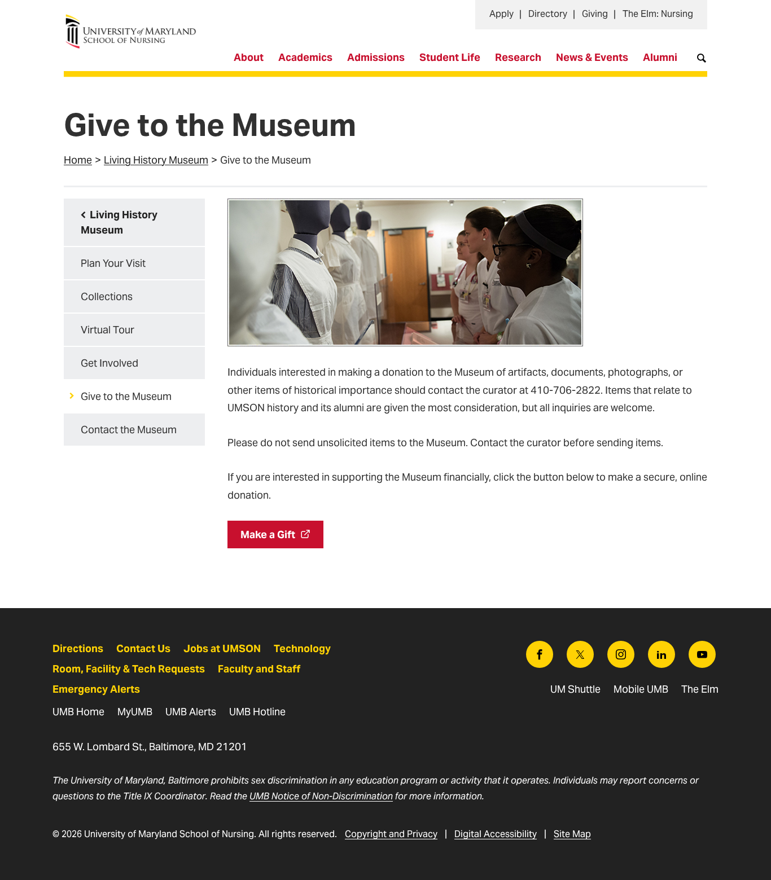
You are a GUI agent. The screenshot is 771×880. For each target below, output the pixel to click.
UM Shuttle (575, 689)
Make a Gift (267, 534)
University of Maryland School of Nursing (134, 20)
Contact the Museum (129, 429)
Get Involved (109, 363)
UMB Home (78, 711)
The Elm (700, 689)
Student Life (449, 57)
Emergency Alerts (96, 689)
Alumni (660, 57)
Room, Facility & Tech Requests (128, 668)
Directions (77, 648)
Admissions (376, 57)
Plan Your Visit (113, 263)
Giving (595, 14)
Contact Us (143, 648)
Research (518, 57)
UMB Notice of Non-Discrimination (321, 796)
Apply (501, 14)
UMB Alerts (190, 711)
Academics (305, 57)
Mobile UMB (641, 689)
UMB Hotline (257, 711)
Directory (547, 14)
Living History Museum (156, 159)
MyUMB (134, 711)
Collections (107, 296)
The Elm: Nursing (658, 14)
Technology (302, 648)
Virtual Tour (107, 329)
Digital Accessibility (495, 834)
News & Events (592, 57)
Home (78, 159)
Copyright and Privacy (391, 834)
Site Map (572, 834)
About (249, 57)
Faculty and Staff (259, 668)
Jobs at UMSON (222, 648)
